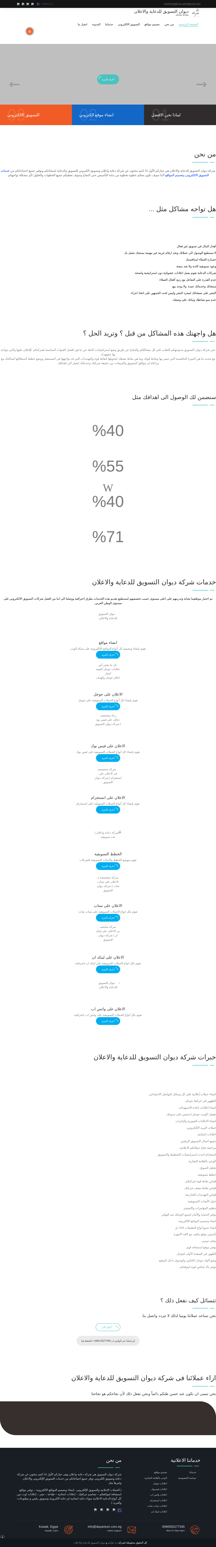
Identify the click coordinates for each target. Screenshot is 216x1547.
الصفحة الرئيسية (188, 24)
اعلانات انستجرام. (158, 1500)
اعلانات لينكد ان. (159, 1511)
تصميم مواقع (152, 24)
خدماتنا (109, 24)
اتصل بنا (82, 24)
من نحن (169, 24)
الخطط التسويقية (108, 854)
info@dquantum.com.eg (104, 1526)
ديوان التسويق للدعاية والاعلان (89, 1542)
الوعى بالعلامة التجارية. (155, 1478)
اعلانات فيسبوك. (159, 1489)
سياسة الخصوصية (187, 1478)
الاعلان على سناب (108, 905)
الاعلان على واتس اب (108, 1009)
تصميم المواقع (174, 175)
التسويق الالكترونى (129, 24)
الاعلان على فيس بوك (108, 746)
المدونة (96, 24)
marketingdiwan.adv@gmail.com (182, 4)
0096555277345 (173, 1526)
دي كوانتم (112, 1542)
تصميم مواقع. (160, 1472)
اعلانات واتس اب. (158, 1494)
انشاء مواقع (108, 642)
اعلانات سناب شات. (157, 1506)
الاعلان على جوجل (108, 694)
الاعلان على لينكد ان (108, 957)
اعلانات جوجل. (160, 1483)
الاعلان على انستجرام (108, 797)
